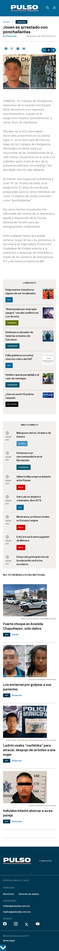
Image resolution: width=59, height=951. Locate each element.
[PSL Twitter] (27, 924)
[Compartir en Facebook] (6, 49)
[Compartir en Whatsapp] (17, 49)
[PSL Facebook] (5, 924)
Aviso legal (9, 940)
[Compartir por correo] (23, 49)
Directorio (8, 894)
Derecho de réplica (29, 894)
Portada (6, 22)
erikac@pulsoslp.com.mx (16, 906)
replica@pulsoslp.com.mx (17, 911)
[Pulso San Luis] (24, 8)
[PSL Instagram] (16, 924)
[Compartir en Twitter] (11, 48)
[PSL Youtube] (37, 924)
